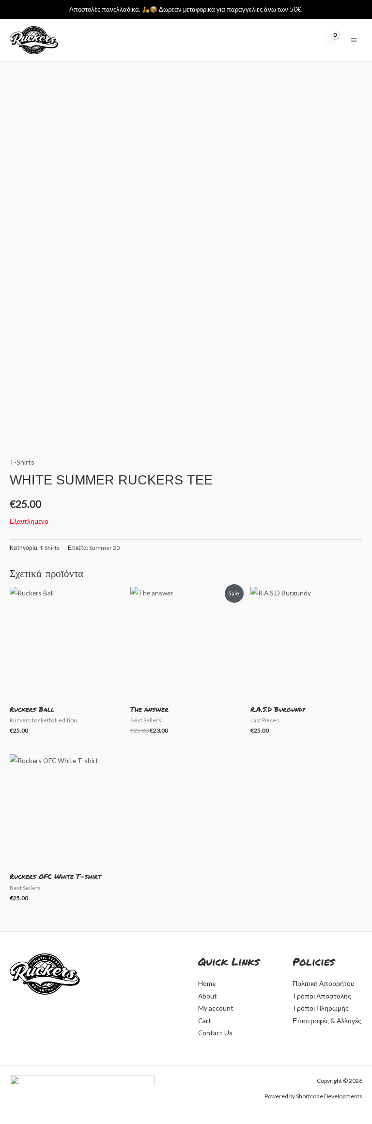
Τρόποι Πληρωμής (321, 1008)
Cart (204, 1020)
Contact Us (215, 1033)
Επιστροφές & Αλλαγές (327, 1020)
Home (207, 983)
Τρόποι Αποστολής (322, 996)
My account (215, 1008)
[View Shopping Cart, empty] (329, 40)
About (207, 996)
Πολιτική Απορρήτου (324, 983)
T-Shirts (22, 462)
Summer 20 (104, 547)
